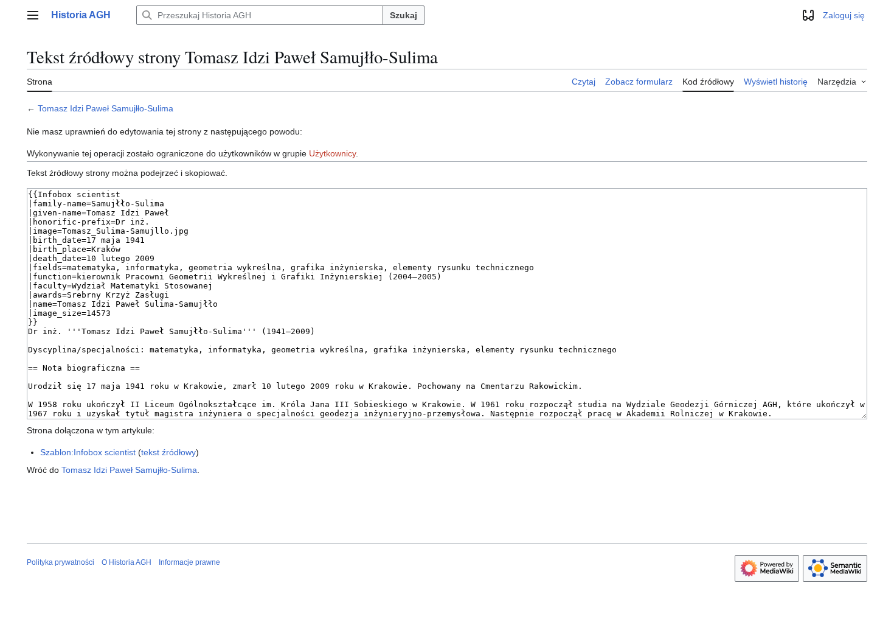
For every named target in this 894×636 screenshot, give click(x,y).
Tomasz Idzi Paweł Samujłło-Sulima (105, 108)
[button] (33, 15)
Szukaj (403, 15)
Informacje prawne (189, 562)
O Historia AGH (126, 562)
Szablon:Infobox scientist (88, 452)
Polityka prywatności (60, 562)
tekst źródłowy (168, 452)
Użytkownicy (332, 153)
